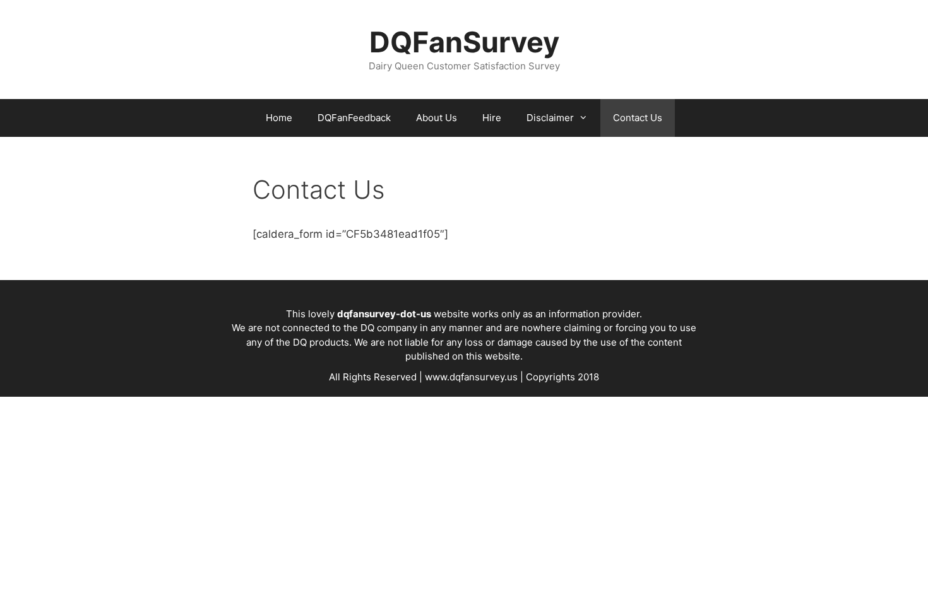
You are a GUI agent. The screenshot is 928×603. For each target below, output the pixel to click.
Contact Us (637, 118)
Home (279, 118)
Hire (491, 118)
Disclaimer (550, 118)
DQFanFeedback (354, 118)
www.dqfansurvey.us (471, 377)
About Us (436, 118)
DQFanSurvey (464, 42)
